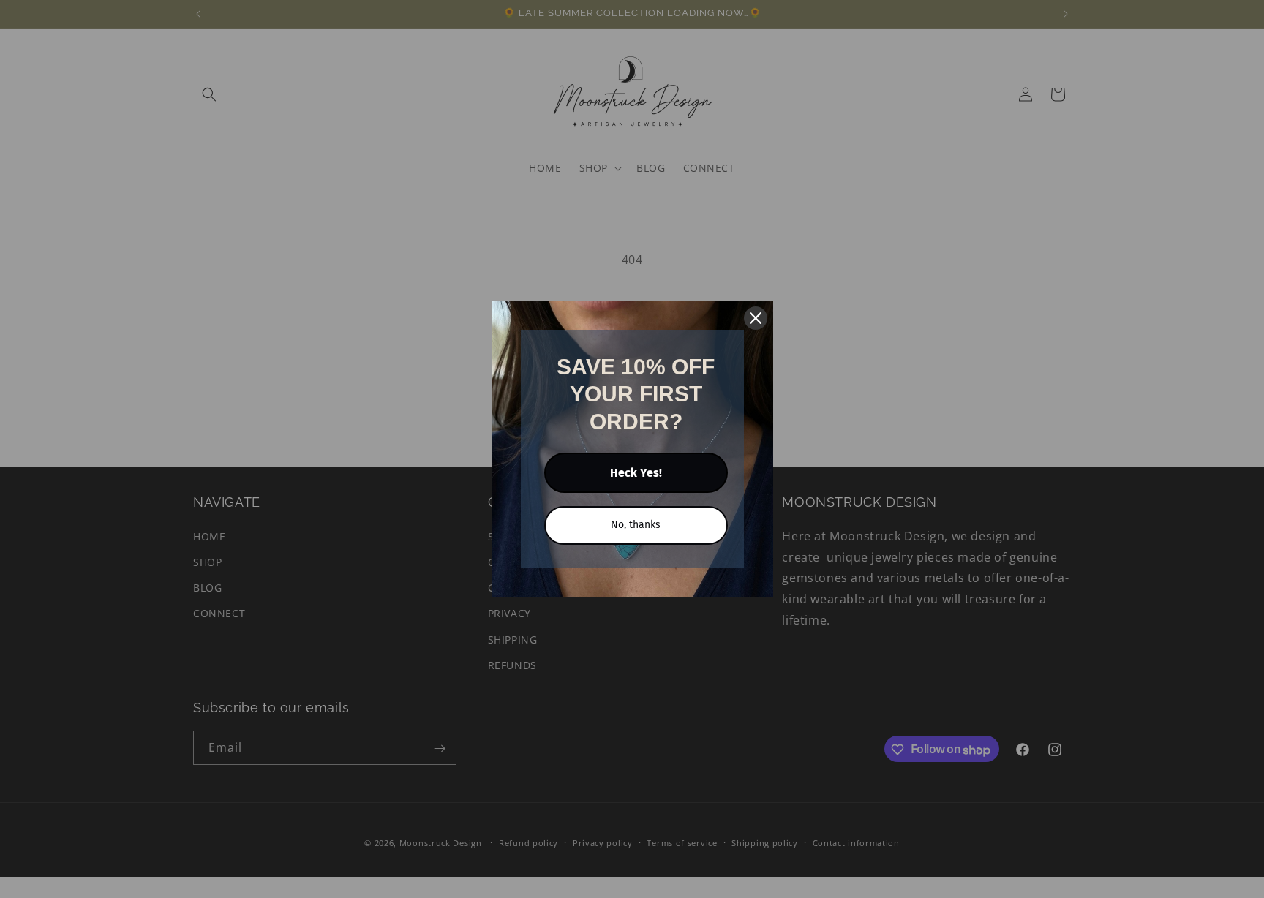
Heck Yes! (636, 473)
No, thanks (636, 524)
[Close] (755, 318)
